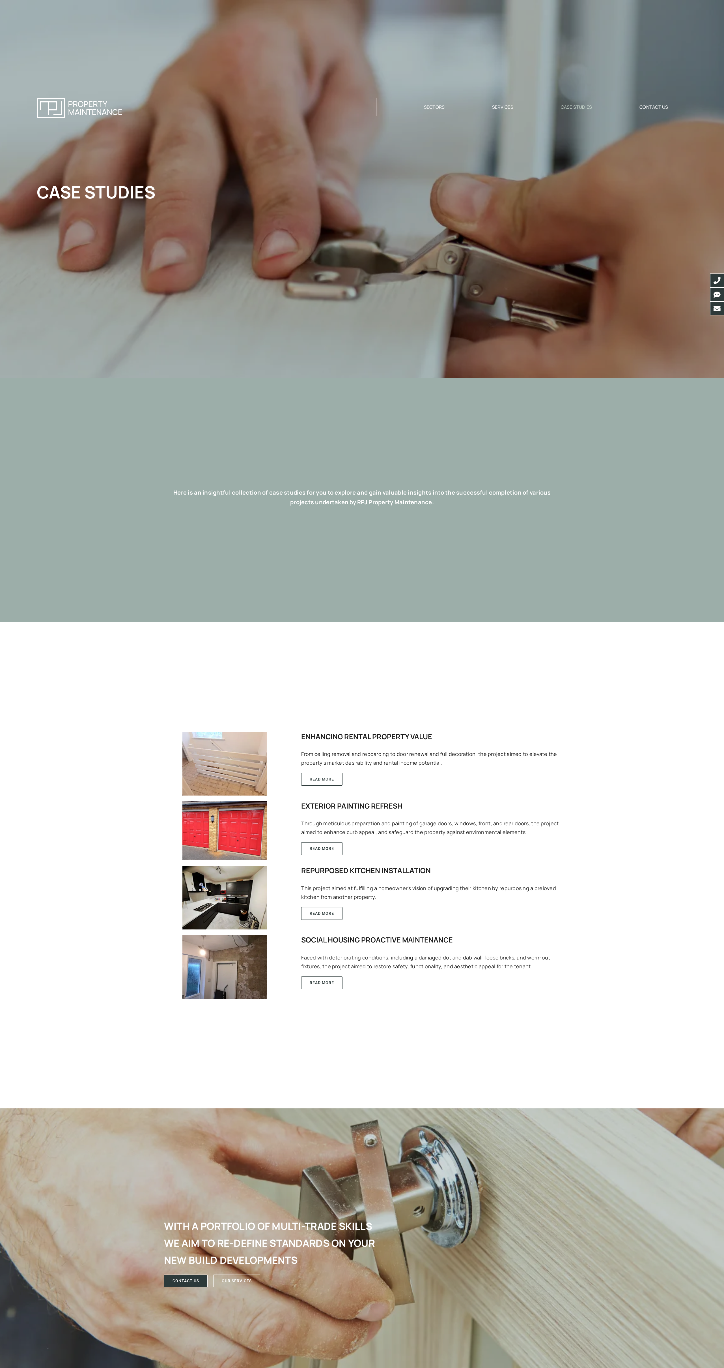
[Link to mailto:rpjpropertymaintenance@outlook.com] (717, 308)
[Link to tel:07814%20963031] (717, 280)
